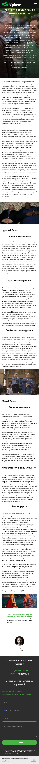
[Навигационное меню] (35, 4)
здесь (9, 761)
